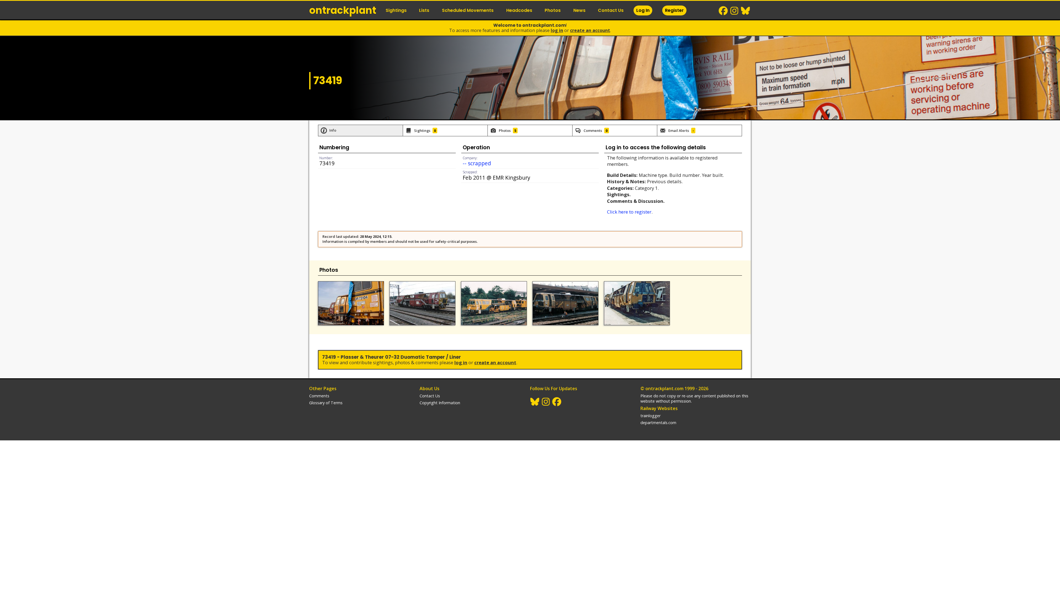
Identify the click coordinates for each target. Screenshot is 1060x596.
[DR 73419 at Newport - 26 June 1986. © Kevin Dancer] (565, 303)
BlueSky (746, 11)
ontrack (342, 10)
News (579, 10)
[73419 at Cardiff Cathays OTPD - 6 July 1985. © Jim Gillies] (637, 303)
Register (674, 10)
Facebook (723, 11)
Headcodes (519, 10)
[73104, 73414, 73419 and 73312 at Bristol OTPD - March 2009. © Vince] (351, 303)
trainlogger (650, 415)
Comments (319, 395)
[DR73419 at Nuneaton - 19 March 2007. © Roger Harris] (422, 303)
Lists (424, 10)
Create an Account (590, 30)
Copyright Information (440, 402)
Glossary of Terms (326, 402)
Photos (553, 10)
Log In (643, 10)
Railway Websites (659, 408)
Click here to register (629, 212)
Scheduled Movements (468, 10)
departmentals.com (658, 422)
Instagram (735, 11)
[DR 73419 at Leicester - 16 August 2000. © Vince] (494, 303)
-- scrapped (477, 163)
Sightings (396, 10)
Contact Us (611, 10)
